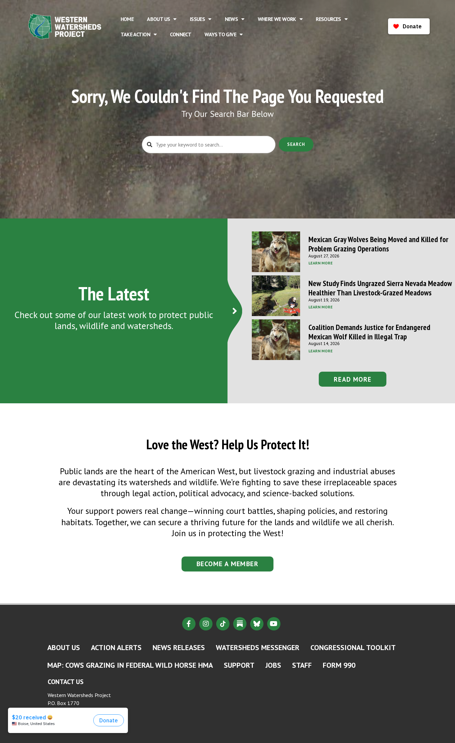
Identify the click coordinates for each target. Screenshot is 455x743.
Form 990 (339, 665)
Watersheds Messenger (257, 647)
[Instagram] (206, 623)
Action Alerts (116, 647)
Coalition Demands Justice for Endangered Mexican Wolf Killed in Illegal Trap (369, 331)
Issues (197, 19)
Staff (302, 665)
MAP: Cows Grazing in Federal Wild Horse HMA (130, 665)
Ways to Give (220, 34)
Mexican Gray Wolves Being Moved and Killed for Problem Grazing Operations (378, 243)
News (231, 19)
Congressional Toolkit (353, 647)
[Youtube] (273, 623)
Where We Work (277, 19)
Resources (328, 19)
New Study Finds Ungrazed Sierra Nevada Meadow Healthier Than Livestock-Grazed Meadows (380, 287)
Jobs (273, 665)
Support (239, 665)
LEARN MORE (320, 262)
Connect (180, 34)
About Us (158, 19)
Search (296, 144)
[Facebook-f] (189, 623)
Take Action (135, 34)
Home (127, 19)
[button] (353, 379)
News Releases (179, 647)
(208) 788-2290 (68, 721)
